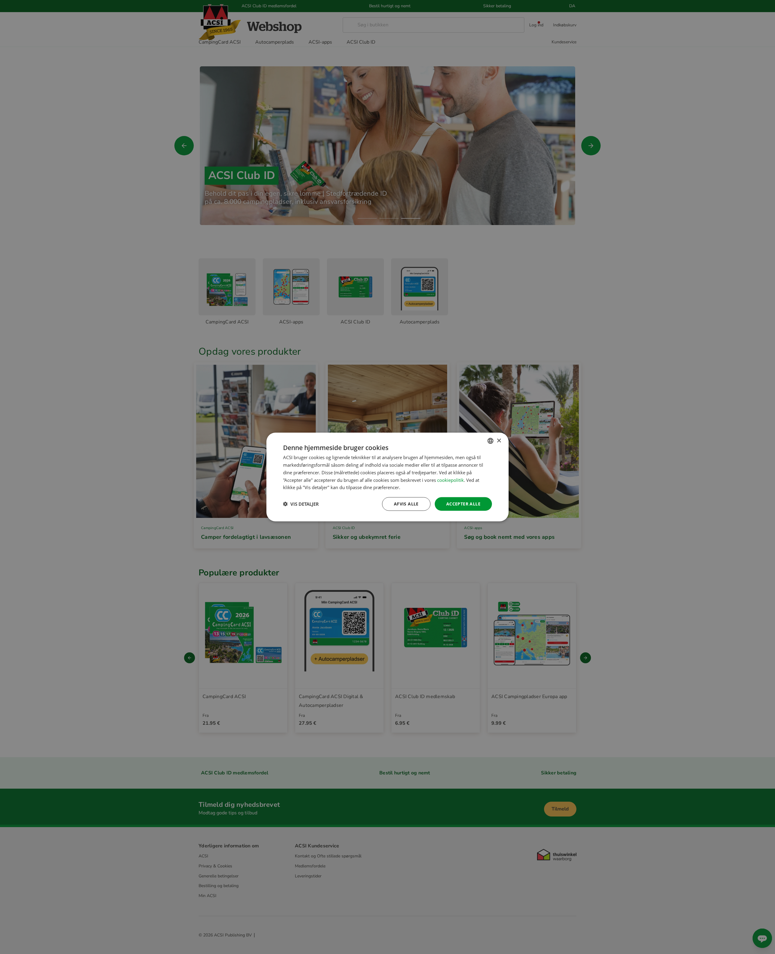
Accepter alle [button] (463, 504)
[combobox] (490, 441)
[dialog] (387, 477)
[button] (301, 504)
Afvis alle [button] (406, 504)
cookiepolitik (450, 480)
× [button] (498, 440)
